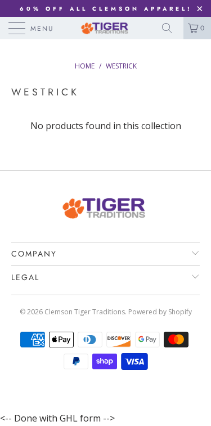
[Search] (171, 28)
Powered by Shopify (160, 312)
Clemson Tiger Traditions (84, 312)
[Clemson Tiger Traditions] (106, 28)
